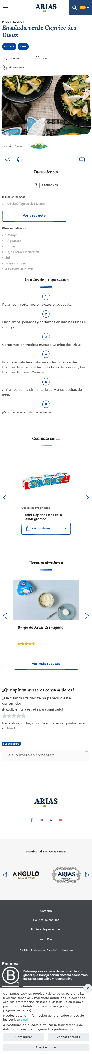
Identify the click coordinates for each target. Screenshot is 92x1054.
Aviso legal (46, 910)
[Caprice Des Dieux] (39, 146)
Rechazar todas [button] (87, 988)
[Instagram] (41, 820)
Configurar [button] (23, 1037)
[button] (74, 8)
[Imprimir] (20, 159)
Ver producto (34, 215)
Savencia (67, 949)
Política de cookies (46, 920)
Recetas (17, 22)
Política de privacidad (46, 929)
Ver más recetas (46, 664)
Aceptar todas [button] (46, 1047)
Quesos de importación (35, 507)
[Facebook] (31, 820)
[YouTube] (60, 820)
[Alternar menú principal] (5, 7)
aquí (24, 1019)
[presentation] (5, 497)
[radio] (4, 716)
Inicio (6, 22)
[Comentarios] (82, 159)
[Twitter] (51, 820)
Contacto (46, 938)
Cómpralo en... (42, 528)
